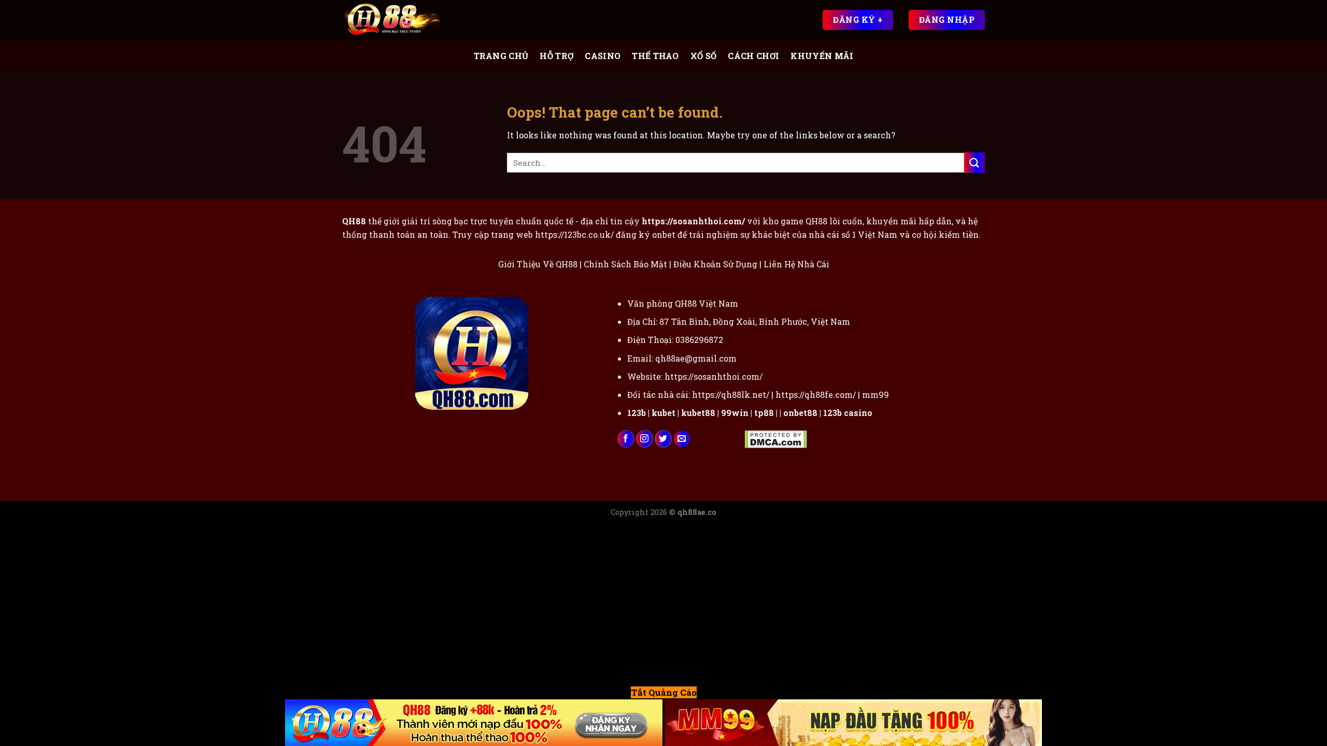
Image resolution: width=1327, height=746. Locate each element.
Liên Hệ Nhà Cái (796, 264)
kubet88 (698, 412)
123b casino (847, 412)
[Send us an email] (681, 439)
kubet (663, 412)
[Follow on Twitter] (663, 439)
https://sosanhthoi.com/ (714, 376)
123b (636, 412)
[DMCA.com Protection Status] (775, 438)
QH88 (816, 221)
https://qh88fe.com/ (815, 394)
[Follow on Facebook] (625, 439)
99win (735, 412)
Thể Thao (655, 55)
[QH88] (394, 20)
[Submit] (974, 162)
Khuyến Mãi (821, 55)
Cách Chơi (753, 55)
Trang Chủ (501, 55)
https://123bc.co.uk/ (574, 234)
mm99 (875, 394)
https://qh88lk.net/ (730, 394)
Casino (602, 55)
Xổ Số (703, 55)
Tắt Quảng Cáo (664, 692)
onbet (663, 234)
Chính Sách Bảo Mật (625, 264)
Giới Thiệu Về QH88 (537, 264)
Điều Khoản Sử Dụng (715, 264)
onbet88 (800, 412)
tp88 (764, 412)
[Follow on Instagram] (644, 439)
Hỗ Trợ (556, 55)
